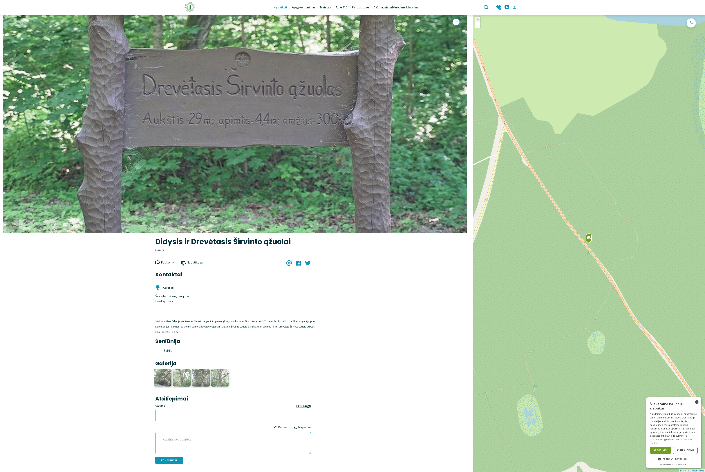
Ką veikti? (280, 7)
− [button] (478, 25)
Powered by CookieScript (674, 464)
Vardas (160, 406)
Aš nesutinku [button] (685, 450)
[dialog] (673, 432)
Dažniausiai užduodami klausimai (396, 7)
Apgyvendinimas (303, 7)
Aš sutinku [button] (660, 450)
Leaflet (683, 470)
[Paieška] (486, 7)
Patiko (282, 427)
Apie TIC (341, 7)
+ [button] (478, 19)
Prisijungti (303, 406)
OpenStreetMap (697, 470)
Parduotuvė (360, 7)
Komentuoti (169, 460)
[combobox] (697, 402)
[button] (674, 459)
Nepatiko (304, 427)
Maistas (325, 7)
